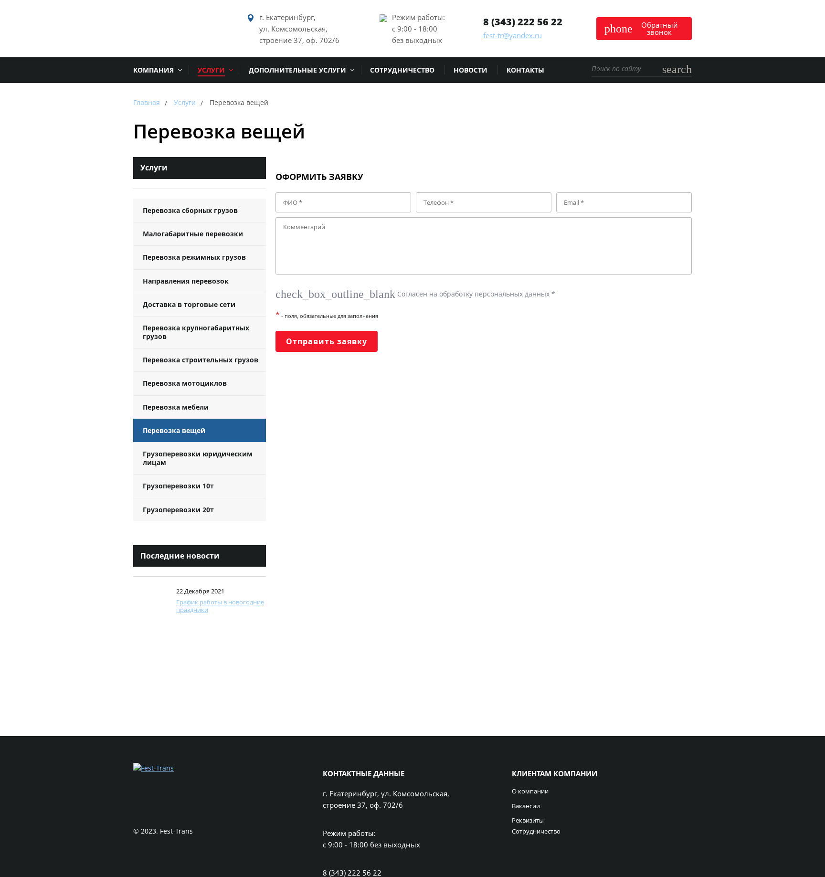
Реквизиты (528, 820)
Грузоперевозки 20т (178, 509)
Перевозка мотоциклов (185, 383)
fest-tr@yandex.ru (512, 35)
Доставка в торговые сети (189, 304)
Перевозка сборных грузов (190, 210)
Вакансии (526, 806)
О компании (530, 791)
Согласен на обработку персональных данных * (415, 293)
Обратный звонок (641, 28)
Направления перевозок (186, 280)
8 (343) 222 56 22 (522, 21)
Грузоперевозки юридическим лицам (198, 458)
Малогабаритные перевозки (193, 233)
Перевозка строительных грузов (200, 359)
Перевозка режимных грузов (194, 257)
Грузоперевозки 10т (178, 485)
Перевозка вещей (174, 430)
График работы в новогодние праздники (220, 606)
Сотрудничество (536, 831)
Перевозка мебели (176, 407)
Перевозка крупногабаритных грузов (196, 332)
